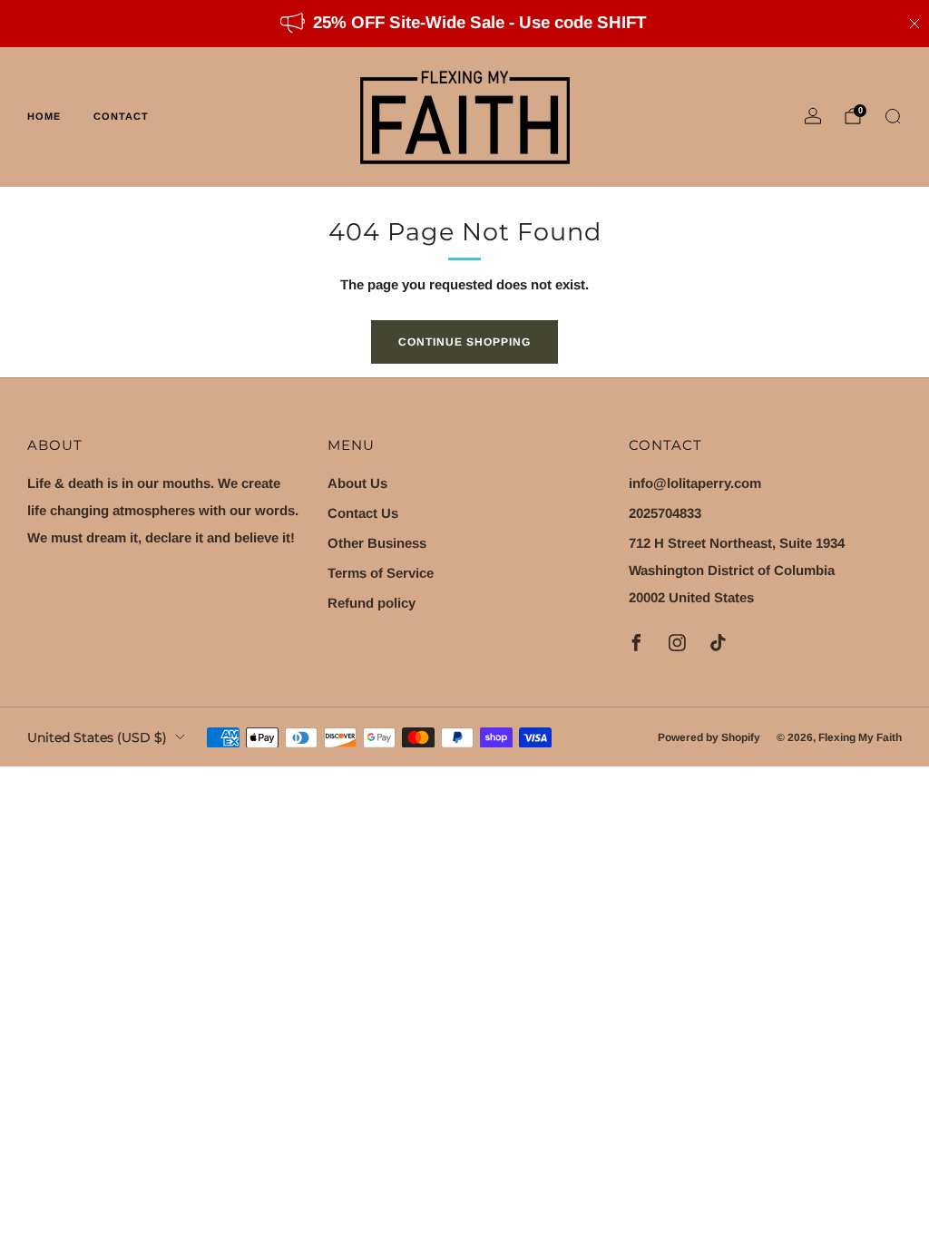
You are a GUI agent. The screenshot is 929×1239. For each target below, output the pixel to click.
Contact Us (363, 513)
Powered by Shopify (709, 737)
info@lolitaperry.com (695, 483)
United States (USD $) (97, 737)
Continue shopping (464, 342)
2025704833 (665, 513)
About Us (357, 483)
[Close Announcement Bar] (914, 23)
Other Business (377, 543)
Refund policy (372, 602)
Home (44, 116)
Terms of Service (381, 572)
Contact (121, 116)
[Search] (893, 116)
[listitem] (464, 23)
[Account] (813, 116)
